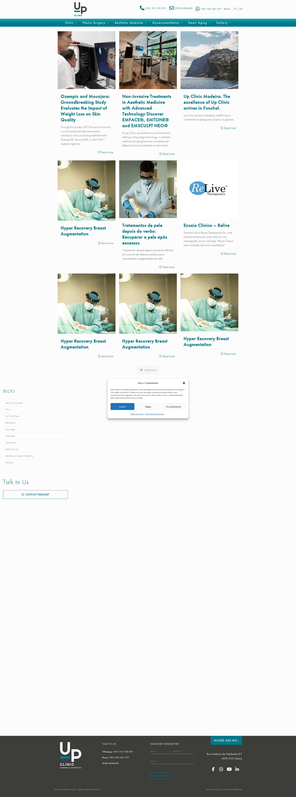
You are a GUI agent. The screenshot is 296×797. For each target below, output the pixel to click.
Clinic (8, 409)
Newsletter (10, 435)
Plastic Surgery (93, 23)
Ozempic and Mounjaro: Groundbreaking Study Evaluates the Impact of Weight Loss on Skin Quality (85, 108)
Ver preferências (173, 406)
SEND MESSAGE (184, 8)
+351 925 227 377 (211, 8)
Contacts (9, 462)
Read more (107, 152)
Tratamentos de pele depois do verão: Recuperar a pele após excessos (144, 234)
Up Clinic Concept (14, 402)
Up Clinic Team (12, 416)
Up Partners (10, 442)
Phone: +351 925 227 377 (115, 757)
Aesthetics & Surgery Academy (19, 455)
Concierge (10, 429)
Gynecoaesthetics (165, 23)
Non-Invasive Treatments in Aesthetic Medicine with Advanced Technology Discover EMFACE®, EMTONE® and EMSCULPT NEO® (146, 111)
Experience (10, 422)
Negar (148, 406)
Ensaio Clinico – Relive (207, 225)
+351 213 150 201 (156, 8)
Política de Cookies (137, 414)
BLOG (227, 8)
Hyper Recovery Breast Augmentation (83, 231)
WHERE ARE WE (226, 740)
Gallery (222, 23)
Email (153, 761)
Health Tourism (12, 449)
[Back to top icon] (281, 790)
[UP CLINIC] (80, 9)
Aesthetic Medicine (129, 23)
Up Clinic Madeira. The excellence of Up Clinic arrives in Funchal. (207, 102)
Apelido (177, 750)
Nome (154, 750)
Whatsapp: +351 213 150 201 (117, 751)
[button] (183, 382)
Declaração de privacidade (154, 414)
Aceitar (122, 406)
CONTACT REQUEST (37, 494)
